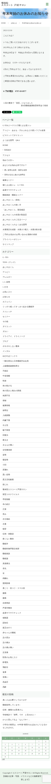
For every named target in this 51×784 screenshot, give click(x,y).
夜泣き (5, 440)
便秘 (4, 401)
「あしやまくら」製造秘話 (14, 210)
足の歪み (6, 638)
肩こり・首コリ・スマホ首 (14, 588)
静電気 (5, 662)
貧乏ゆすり (7, 628)
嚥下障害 (6, 430)
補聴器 (5, 618)
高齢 (4, 687)
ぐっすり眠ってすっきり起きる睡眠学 (18, 307)
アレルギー (7, 277)
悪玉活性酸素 (8, 480)
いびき (5, 287)
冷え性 (5, 425)
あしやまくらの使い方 (12, 205)
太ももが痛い (8, 445)
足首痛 (5, 652)
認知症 (5, 623)
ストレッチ (7, 312)
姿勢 (4, 455)
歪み (4, 514)
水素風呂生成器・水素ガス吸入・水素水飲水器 (22, 230)
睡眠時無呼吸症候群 (11, 549)
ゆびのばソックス (10, 356)
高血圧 (5, 682)
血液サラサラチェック (12, 190)
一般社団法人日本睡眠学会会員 (16, 361)
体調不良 (6, 396)
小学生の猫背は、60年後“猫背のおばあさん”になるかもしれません (25, 726)
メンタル (6, 351)
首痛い (5, 677)
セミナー (6, 317)
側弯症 (5, 410)
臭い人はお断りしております (15, 700)
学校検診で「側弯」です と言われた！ (19, 715)
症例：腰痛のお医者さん (14, 710)
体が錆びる (7, 386)
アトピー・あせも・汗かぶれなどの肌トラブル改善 (24, 130)
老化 (4, 568)
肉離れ (5, 578)
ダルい (5, 331)
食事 (4, 672)
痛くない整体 (8, 539)
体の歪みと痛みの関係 (12, 391)
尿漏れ (5, 470)
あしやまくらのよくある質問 (15, 225)
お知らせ (14, 23)
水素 (4, 524)
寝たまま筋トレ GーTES (13, 185)
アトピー (6, 272)
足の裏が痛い (8, 647)
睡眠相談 (6, 554)
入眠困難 (6, 415)
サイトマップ (8, 244)
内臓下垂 (6, 420)
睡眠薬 (5, 559)
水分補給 (6, 519)
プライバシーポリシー (12, 239)
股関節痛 (6, 583)
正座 (4, 509)
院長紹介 (7, 150)
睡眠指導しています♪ (11, 705)
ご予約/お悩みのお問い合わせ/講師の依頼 (20, 234)
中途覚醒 (6, 376)
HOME (3, 23)
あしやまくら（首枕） (12, 200)
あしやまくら (8, 267)
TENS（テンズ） (9, 262)
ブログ (5, 341)
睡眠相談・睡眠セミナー (13, 195)
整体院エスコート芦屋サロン (15, 489)
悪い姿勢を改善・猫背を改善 (15, 170)
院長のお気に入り (10, 657)
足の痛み (6, 642)
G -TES (5, 257)
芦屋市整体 (7, 608)
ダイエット (7, 326)
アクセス (6, 155)
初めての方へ (8, 160)
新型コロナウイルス (11, 494)
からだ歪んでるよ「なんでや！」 (16, 720)
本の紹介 (6, 504)
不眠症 (5, 371)
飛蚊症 (5, 667)
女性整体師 (7, 450)
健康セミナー (8, 180)
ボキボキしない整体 (11, 346)
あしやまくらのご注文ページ (15, 220)
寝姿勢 (5, 460)
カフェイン (7, 302)
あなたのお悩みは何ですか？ (15, 165)
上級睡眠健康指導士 (11, 366)
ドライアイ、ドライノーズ (14, 336)
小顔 (4, 465)
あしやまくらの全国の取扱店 (15, 215)
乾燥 (4, 381)
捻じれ (5, 484)
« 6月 (3, 759)
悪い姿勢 (6, 475)
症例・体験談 (8, 534)
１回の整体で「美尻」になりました (18, 103)
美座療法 (6, 563)
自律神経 (6, 603)
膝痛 (4, 598)
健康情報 (6, 405)
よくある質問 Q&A (11, 140)
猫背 (4, 529)
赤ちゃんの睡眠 (9, 633)
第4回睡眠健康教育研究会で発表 (34, 106)
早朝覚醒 (6, 499)
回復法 (5, 435)
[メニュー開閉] (47, 4)
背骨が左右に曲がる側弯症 (14, 175)
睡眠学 (5, 544)
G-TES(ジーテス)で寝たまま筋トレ (17, 125)
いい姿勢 (6, 282)
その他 (5, 321)
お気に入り (7, 292)
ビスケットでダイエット (13, 135)
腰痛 (4, 593)
